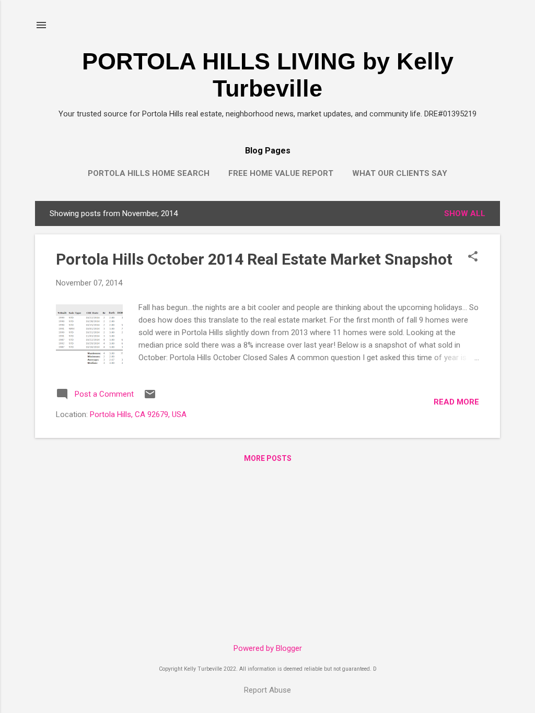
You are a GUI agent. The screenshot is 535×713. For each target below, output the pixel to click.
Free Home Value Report (280, 173)
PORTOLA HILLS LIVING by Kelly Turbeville (267, 75)
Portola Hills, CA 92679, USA (138, 414)
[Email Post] (150, 397)
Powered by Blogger (268, 648)
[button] (473, 257)
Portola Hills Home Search (149, 173)
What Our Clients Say (399, 173)
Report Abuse (267, 690)
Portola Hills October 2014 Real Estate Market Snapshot (254, 259)
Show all (464, 213)
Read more (456, 402)
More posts (268, 458)
